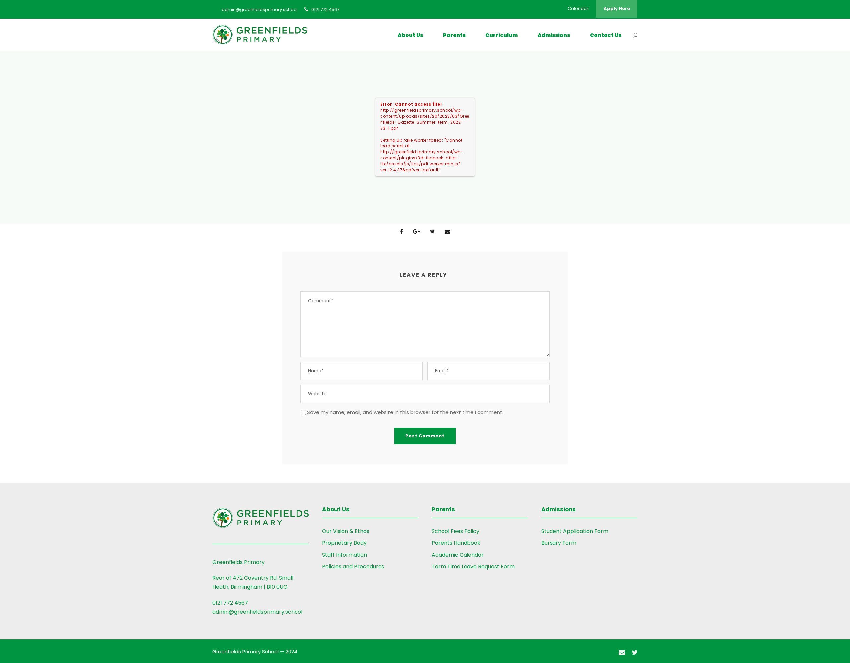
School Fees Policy (455, 531)
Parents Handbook (456, 543)
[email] (622, 652)
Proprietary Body (344, 543)
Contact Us (605, 35)
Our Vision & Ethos (345, 531)
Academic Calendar (458, 555)
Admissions (554, 35)
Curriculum (501, 35)
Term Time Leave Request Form (473, 566)
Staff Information (344, 555)
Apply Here (617, 8)
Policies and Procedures (353, 566)
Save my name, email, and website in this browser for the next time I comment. (405, 412)
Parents (454, 35)
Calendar (578, 8)
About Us (410, 35)
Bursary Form (558, 543)
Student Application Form (574, 531)
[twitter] (635, 652)
